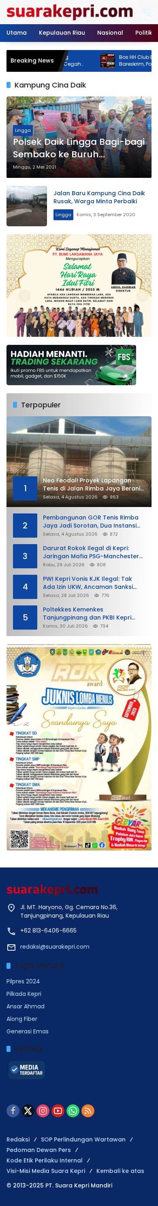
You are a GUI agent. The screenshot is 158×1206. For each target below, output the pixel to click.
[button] (147, 12)
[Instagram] (42, 1110)
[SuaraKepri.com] (70, 12)
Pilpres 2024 (23, 981)
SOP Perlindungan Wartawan (83, 1139)
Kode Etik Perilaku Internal (44, 1160)
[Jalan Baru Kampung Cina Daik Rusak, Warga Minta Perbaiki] (26, 206)
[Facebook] (12, 1110)
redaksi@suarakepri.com (55, 947)
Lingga (23, 130)
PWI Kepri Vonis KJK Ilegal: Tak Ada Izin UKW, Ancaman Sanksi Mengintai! (88, 583)
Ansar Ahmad (25, 1006)
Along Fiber (21, 1019)
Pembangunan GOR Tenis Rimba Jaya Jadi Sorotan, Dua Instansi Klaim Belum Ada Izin (91, 522)
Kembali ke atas (120, 1171)
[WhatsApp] (72, 1110)
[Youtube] (57, 1110)
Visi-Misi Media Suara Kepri (45, 1171)
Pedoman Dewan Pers (38, 1150)
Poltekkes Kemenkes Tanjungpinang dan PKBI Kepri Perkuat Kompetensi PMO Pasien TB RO (90, 614)
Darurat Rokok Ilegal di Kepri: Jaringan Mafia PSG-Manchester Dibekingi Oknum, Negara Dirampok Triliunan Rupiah (91, 552)
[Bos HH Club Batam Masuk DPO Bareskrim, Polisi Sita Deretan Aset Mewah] (80, 61)
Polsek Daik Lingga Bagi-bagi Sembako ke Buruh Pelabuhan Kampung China (79, 148)
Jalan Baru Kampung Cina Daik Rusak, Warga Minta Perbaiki (99, 197)
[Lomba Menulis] (79, 747)
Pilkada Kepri (23, 994)
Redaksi (18, 1139)
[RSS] (87, 1110)
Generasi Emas (27, 1031)
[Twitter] (27, 1110)
